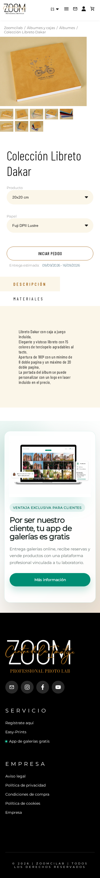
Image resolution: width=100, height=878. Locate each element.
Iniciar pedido (50, 253)
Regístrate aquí (19, 722)
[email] (11, 687)
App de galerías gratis (29, 741)
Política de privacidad (25, 785)
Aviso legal (15, 776)
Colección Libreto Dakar (25, 32)
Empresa (13, 812)
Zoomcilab (13, 28)
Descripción (30, 284)
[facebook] (42, 687)
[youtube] (58, 687)
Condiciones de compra (27, 794)
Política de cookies (22, 803)
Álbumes (67, 28)
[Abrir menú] (66, 8)
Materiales (28, 298)
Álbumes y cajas (41, 28)
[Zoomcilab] (24, 9)
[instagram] (27, 687)
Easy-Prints (15, 732)
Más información (50, 579)
